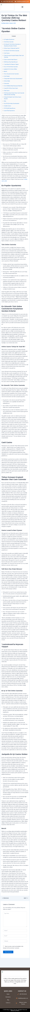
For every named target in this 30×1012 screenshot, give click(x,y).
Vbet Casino (6, 90)
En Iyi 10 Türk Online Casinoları (11, 66)
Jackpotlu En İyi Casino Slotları (10, 69)
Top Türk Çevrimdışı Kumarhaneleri (11, 103)
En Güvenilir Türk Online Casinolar (11, 50)
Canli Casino (7, 53)
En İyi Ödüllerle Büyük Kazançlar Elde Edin (13, 85)
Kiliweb (17, 1010)
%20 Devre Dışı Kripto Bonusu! (11, 62)
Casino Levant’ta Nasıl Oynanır (10, 59)
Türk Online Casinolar (8, 42)
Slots (5, 101)
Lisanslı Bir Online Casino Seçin (11, 88)
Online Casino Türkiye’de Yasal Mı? (11, 48)
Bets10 (5, 71)
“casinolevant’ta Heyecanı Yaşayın (11, 64)
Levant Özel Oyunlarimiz (9, 110)
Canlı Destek (6, 76)
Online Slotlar (7, 81)
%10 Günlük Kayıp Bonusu (9, 108)
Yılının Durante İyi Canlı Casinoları (11, 74)
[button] (22, 7)
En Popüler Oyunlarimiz (9, 39)
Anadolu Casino (7, 106)
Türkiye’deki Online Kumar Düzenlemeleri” (13, 78)
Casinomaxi (6, 83)
